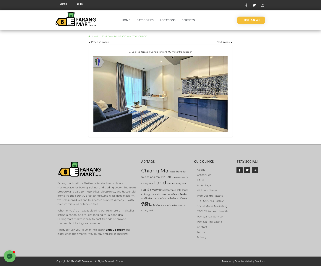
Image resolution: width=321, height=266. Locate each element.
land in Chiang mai (176, 183)
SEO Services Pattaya (210, 201)
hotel (173, 172)
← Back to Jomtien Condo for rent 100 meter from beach (160, 51)
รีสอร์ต (156, 205)
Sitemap (120, 261)
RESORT (154, 190)
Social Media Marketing (212, 206)
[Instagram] (255, 170)
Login (80, 4)
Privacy (201, 237)
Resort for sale (167, 190)
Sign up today (115, 229)
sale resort (161, 194)
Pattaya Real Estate (209, 221)
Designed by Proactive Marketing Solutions (243, 261)
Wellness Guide (207, 190)
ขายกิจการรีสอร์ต (177, 194)
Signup (63, 4)
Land (159, 183)
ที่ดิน (146, 204)
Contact (202, 227)
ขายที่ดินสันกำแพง (149, 198)
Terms (201, 232)
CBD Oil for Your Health (212, 211)
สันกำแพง (164, 205)
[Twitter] (247, 170)
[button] (10, 256)
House (166, 177)
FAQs (200, 180)
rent (145, 189)
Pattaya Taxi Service (210, 216)
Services (188, 20)
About (201, 169)
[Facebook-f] (239, 170)
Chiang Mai (155, 171)
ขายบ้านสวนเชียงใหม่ (167, 198)
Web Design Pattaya (210, 195)
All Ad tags (204, 185)
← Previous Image (98, 42)
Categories (145, 20)
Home (126, 20)
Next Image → (225, 42)
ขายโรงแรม (182, 198)
